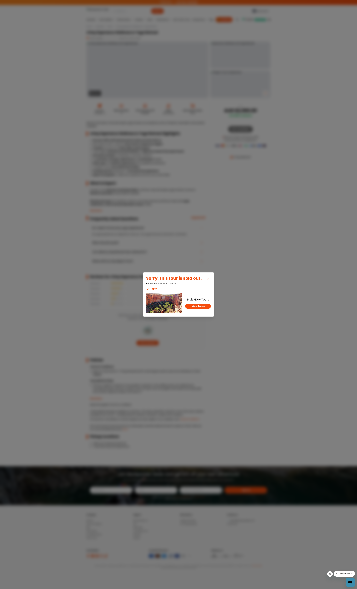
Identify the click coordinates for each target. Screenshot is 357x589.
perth (153, 289)
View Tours (198, 306)
